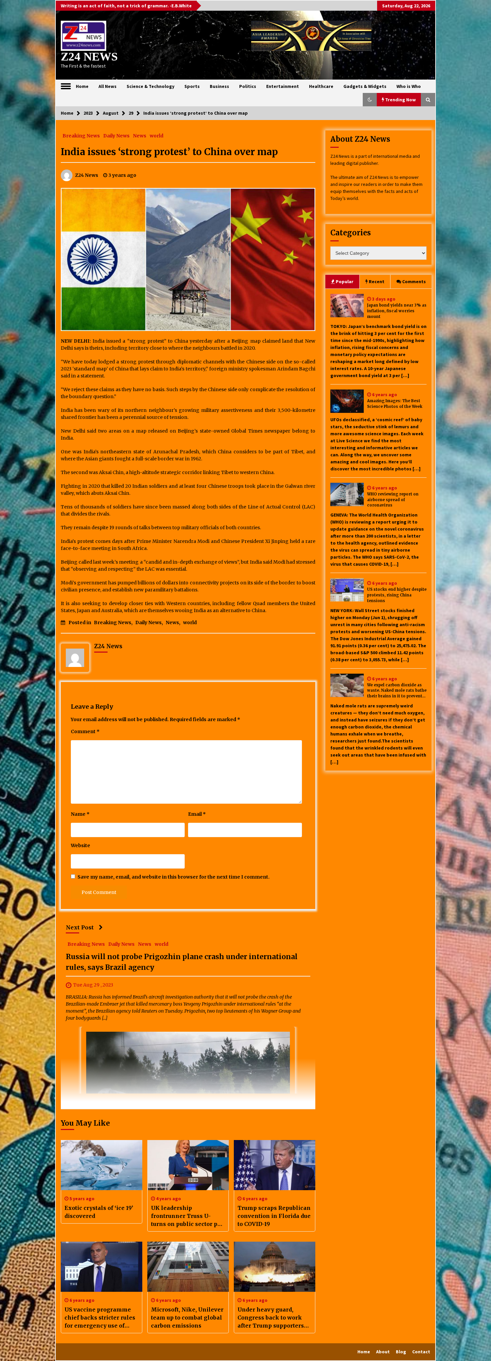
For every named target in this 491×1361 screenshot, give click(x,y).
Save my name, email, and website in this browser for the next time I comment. (173, 877)
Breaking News (81, 135)
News (139, 135)
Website (80, 845)
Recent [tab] (376, 281)
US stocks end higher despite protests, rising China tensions (397, 595)
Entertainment (282, 86)
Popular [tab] (344, 281)
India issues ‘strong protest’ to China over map (169, 152)
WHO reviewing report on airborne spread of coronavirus (393, 500)
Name (80, 814)
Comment (85, 731)
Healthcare (321, 86)
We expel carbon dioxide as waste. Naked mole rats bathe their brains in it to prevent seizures (397, 691)
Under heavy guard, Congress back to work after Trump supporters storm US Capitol (270, 1318)
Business (219, 86)
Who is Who (408, 86)
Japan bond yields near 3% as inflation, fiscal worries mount (397, 311)
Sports (192, 86)
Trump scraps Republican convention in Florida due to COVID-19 (274, 1216)
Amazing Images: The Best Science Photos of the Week (394, 404)
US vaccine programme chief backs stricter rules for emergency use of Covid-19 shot (99, 1318)
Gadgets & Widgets (364, 86)
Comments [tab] (414, 281)
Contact (421, 1352)
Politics (247, 86)
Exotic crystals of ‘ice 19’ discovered (98, 1212)
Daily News (116, 135)
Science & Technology (150, 86)
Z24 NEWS (89, 56)
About (383, 1352)
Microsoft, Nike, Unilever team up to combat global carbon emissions (187, 1317)
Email (197, 814)
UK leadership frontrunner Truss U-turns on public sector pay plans (187, 1216)
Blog (401, 1352)
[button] (370, 99)
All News (108, 86)
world (156, 135)
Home (82, 86)
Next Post (80, 927)
